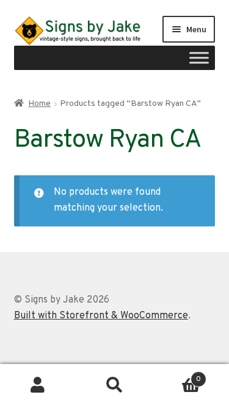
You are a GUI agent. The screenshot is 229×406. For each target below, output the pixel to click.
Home (39, 104)
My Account (38, 385)
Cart (177, 375)
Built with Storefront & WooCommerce (101, 316)
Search (114, 385)
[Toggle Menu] (199, 57)
